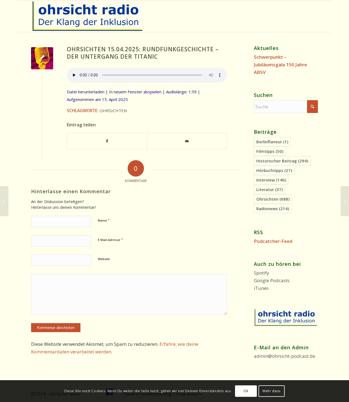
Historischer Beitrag (282, 160)
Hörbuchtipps (274, 170)
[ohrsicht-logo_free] (87, 16)
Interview (271, 180)
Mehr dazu (271, 391)
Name (104, 220)
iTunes (261, 288)
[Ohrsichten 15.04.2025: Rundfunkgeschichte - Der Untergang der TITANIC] (42, 58)
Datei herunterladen (85, 91)
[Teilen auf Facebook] (107, 141)
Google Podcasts (272, 280)
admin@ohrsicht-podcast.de (284, 356)
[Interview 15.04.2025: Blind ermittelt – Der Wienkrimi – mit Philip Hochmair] (4, 201)
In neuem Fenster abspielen (135, 91)
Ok (245, 391)
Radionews (272, 208)
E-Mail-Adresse (110, 239)
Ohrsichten (113, 110)
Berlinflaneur (272, 141)
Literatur (269, 189)
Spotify (261, 273)
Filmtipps (269, 151)
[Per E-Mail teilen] (186, 141)
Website (104, 259)
